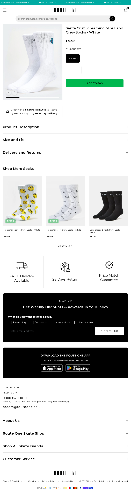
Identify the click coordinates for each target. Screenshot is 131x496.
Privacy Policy (49, 481)
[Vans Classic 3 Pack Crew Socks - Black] (108, 201)
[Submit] (112, 18)
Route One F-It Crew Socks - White (64, 230)
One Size (73, 58)
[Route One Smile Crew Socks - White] (22, 201)
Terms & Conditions (12, 481)
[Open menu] (4, 10)
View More (65, 246)
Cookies (32, 481)
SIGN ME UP (109, 331)
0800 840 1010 (15, 398)
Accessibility (67, 481)
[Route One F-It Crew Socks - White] (65, 201)
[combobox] (65, 18)
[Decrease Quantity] (68, 70)
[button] (8, 92)
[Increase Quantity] (79, 70)
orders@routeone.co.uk (22, 407)
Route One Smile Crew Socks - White (22, 230)
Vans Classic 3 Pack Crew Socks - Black (106, 231)
